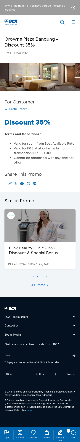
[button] (32, 276)
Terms (71, 374)
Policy (40, 374)
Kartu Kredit (18, 109)
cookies (10, 9)
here (29, 410)
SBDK (9, 374)
